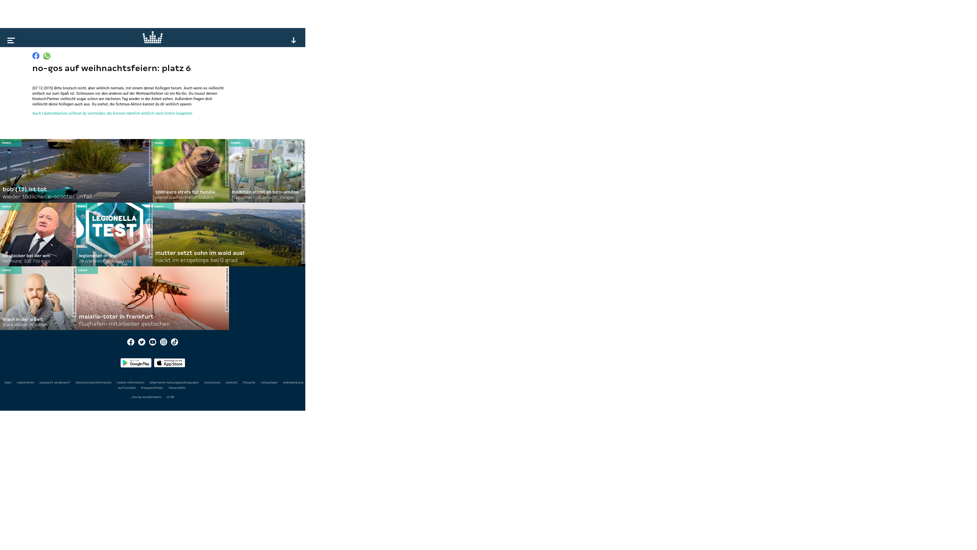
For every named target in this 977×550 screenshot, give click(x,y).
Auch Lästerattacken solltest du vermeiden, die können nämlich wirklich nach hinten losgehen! (112, 113)
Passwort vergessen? (54, 382)
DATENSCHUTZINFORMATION (94, 382)
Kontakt (232, 382)
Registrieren (25, 382)
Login (8, 382)
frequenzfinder (152, 388)
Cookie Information (131, 382)
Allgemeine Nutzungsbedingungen (174, 382)
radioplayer (269, 382)
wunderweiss (151, 397)
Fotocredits (177, 388)
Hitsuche (249, 382)
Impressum (212, 382)
